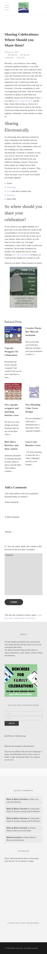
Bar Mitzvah (12, 55)
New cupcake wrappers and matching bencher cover (12, 410)
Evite (9, 191)
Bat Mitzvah (24, 55)
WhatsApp (11, 187)
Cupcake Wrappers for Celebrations (11, 351)
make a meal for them (23, 101)
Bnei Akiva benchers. (21, 255)
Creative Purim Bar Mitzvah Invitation (33, 331)
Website (8, 532)
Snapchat (10, 195)
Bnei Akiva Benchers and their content (11, 445)
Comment (9, 555)
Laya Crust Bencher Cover (33, 443)
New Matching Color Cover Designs (32, 408)
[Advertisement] (23, 893)
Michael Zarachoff (13, 837)
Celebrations (9, 58)
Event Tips (21, 58)
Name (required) (11, 502)
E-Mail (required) (12, 517)
